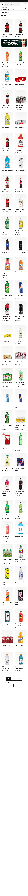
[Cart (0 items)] (24, 4)
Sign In (25, 8)
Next (17, 685)
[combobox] (13, 4)
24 (10, 685)
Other (7, 12)
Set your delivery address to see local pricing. (14, 1)
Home (2, 12)
